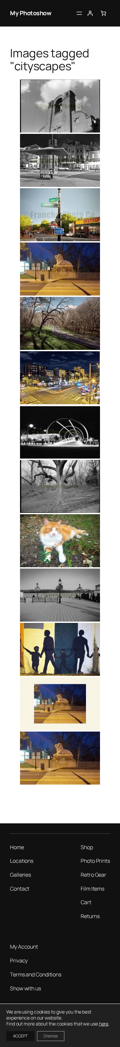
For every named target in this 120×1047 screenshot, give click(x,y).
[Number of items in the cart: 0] (103, 13)
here (104, 1024)
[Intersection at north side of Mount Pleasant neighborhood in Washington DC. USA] (60, 214)
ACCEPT (20, 1036)
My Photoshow (30, 13)
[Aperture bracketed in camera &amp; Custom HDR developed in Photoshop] (60, 377)
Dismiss (51, 1036)
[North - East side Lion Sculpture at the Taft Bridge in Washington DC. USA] (60, 269)
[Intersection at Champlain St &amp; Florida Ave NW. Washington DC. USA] (60, 649)
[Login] (90, 13)
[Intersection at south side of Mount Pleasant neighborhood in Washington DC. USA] (60, 540)
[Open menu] (79, 13)
